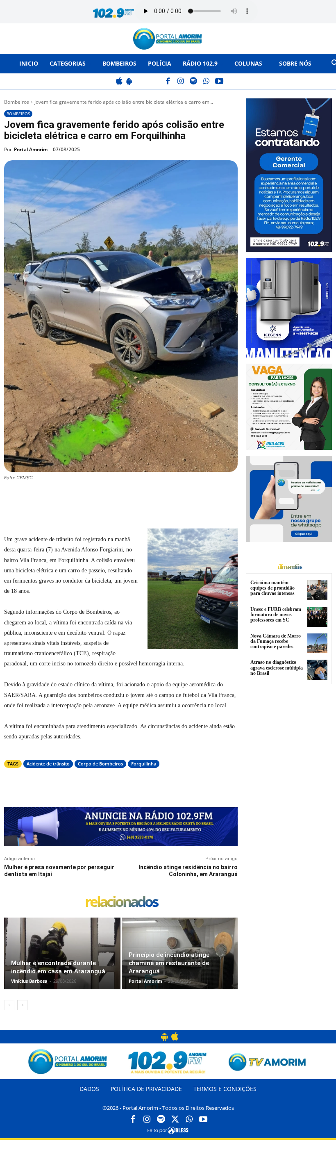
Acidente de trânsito (48, 764)
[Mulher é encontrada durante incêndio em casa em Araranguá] (62, 953)
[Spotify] (193, 81)
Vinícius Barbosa (29, 981)
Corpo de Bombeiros (100, 764)
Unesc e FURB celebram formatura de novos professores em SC (275, 614)
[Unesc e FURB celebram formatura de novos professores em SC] (317, 617)
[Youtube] (203, 1120)
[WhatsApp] (206, 81)
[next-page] (22, 1005)
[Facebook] (168, 81)
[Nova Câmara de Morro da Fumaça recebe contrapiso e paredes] (317, 643)
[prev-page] (9, 1005)
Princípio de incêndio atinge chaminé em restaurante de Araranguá (169, 963)
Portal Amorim (31, 149)
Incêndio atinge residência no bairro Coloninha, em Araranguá (188, 870)
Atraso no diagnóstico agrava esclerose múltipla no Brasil (276, 667)
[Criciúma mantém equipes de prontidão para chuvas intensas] (317, 590)
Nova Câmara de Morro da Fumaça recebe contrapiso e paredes (275, 641)
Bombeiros (16, 101)
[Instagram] (181, 81)
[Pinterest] (115, 500)
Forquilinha (143, 764)
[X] (97, 500)
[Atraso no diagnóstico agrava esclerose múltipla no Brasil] (317, 670)
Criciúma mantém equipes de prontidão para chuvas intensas (272, 588)
